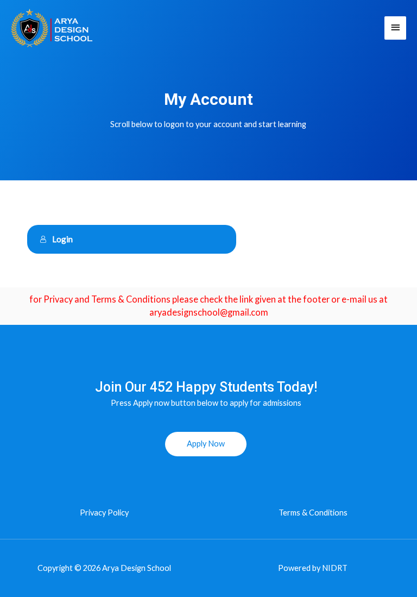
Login (62, 239)
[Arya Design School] (51, 27)
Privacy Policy (104, 512)
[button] (206, 444)
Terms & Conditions (313, 512)
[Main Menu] (395, 28)
